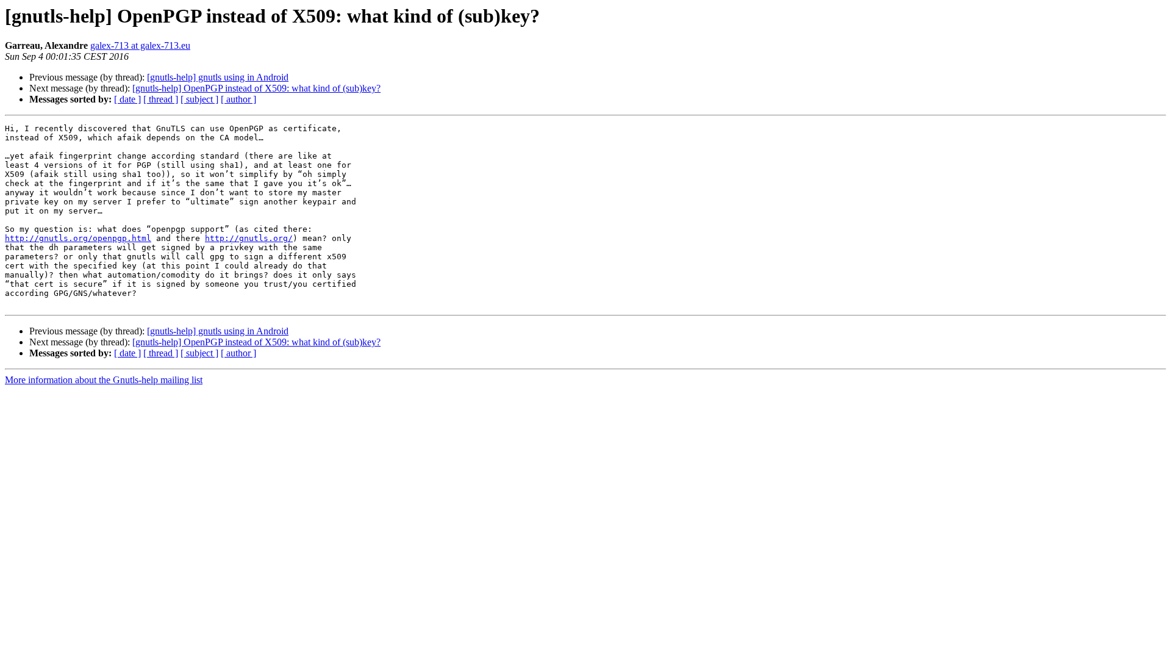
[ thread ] (160, 99)
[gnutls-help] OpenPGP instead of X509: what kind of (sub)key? (256, 88)
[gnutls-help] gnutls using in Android (217, 77)
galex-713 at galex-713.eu (140, 45)
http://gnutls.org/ (249, 238)
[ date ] (127, 99)
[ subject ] (199, 99)
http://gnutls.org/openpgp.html (78, 238)
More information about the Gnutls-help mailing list (103, 380)
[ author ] (238, 99)
